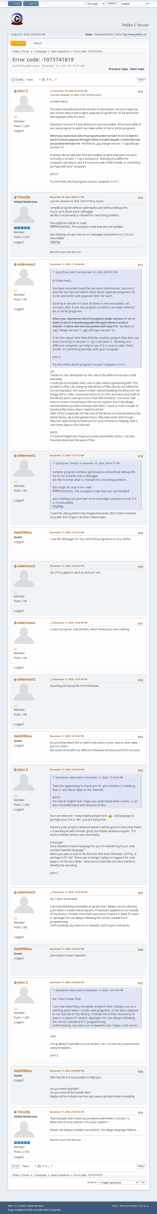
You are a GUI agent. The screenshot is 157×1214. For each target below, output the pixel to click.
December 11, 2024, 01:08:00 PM (67, 1070)
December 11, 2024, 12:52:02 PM (67, 736)
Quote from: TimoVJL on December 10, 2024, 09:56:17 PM (87, 463)
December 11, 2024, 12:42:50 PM (67, 565)
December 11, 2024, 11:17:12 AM (67, 455)
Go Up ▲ (144, 1205)
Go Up (15, 1166)
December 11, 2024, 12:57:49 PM (70, 892)
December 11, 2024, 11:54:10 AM (67, 532)
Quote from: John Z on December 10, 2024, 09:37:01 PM (87, 272)
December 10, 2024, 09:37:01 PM (70, 90)
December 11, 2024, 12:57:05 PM (67, 769)
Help (114, 1205)
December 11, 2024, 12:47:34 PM (70, 679)
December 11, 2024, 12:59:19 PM (67, 948)
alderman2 (26, 264)
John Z (23, 91)
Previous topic (118, 69)
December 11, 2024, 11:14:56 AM (67, 264)
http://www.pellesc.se (134, 34)
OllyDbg (55, 242)
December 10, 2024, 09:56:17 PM (67, 197)
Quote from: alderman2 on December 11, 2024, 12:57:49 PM (89, 990)
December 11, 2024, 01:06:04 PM (67, 982)
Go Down (17, 79)
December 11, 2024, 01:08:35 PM (67, 1111)
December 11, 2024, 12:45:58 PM (70, 622)
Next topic (137, 69)
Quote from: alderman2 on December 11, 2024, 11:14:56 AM (89, 777)
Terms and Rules (128, 1205)
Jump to (91, 1182)
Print (141, 79)
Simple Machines (35, 1206)
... (53, 79)
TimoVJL (24, 197)
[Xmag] (15, 304)
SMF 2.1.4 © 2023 (17, 1206)
